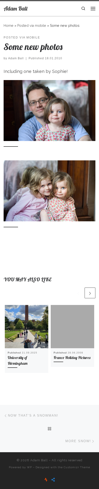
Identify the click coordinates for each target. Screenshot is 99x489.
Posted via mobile (31, 25)
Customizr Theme (77, 467)
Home (8, 25)
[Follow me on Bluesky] (53, 480)
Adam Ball (16, 58)
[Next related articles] (90, 293)
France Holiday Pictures (72, 357)
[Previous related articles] (78, 293)
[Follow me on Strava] (45, 480)
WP (29, 467)
